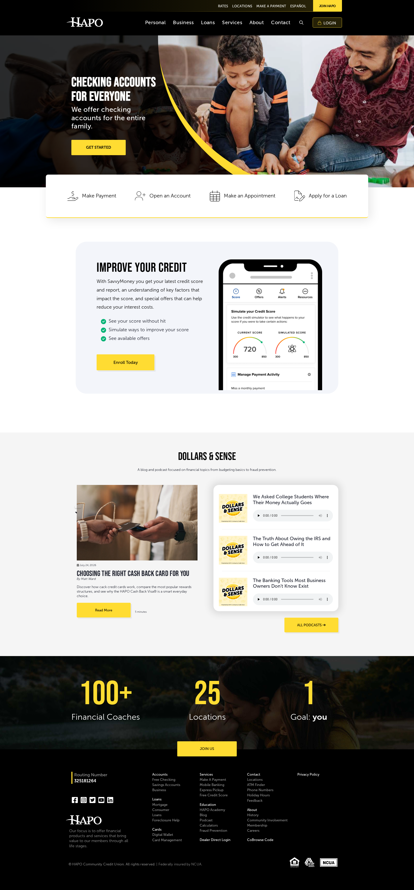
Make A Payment (213, 779)
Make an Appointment (249, 196)
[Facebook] (75, 799)
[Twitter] (92, 799)
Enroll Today (125, 362)
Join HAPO (327, 6)
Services (206, 774)
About (252, 810)
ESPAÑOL (298, 6)
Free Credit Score (214, 795)
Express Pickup (212, 790)
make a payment (271, 6)
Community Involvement (267, 820)
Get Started (98, 147)
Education (208, 804)
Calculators (209, 825)
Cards (157, 829)
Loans (157, 799)
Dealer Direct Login (215, 840)
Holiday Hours (258, 795)
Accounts (160, 774)
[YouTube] (101, 799)
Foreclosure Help (166, 820)
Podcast (206, 820)
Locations (255, 779)
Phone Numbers (260, 790)
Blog (203, 815)
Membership (257, 825)
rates (223, 6)
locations (242, 6)
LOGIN (329, 23)
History (253, 815)
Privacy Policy (308, 774)
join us (207, 749)
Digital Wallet (162, 834)
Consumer (160, 810)
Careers (253, 830)
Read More (103, 610)
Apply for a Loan (328, 196)
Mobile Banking (212, 785)
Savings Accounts (166, 785)
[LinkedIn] (110, 799)
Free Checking (163, 779)
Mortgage (160, 804)
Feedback (254, 800)
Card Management (167, 840)
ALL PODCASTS (310, 625)
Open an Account (170, 196)
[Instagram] (84, 799)
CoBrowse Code (260, 840)
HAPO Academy (212, 810)
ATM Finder (256, 785)
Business (159, 790)
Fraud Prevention (213, 830)
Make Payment (99, 196)
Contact (253, 774)
